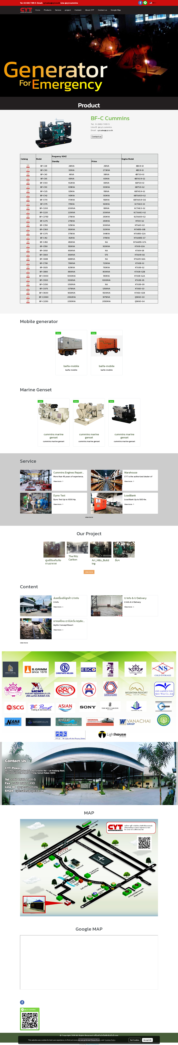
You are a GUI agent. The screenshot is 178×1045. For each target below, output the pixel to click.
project (68, 10)
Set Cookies (134, 1040)
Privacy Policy (96, 1040)
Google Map (116, 10)
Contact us (102, 10)
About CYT (89, 10)
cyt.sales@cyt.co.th (51, 2)
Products (47, 10)
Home (37, 10)
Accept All (147, 1040)
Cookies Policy (110, 1040)
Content (78, 10)
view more (89, 517)
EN (153, 3)
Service (58, 10)
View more (57, 481)
